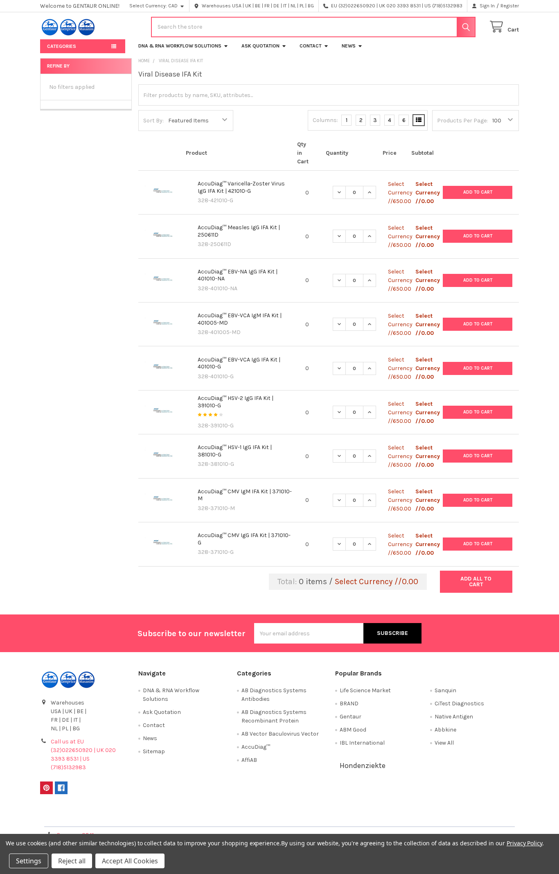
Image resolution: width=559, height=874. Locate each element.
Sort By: (153, 120)
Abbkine (445, 729)
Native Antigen (454, 716)
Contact (311, 46)
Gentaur (350, 716)
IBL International (362, 742)
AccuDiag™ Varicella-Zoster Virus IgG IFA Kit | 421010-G (241, 187)
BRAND (349, 703)
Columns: (325, 120)
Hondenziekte (362, 765)
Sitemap (154, 751)
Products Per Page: (462, 120)
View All (444, 742)
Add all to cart (475, 581)
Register (509, 6)
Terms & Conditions (100, 817)
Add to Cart (477, 192)
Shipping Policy (219, 817)
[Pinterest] (46, 787)
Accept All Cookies (130, 860)
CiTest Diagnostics (459, 703)
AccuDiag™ (255, 746)
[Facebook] (61, 787)
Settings (28, 860)
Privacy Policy (459, 817)
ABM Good (353, 729)
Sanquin (445, 690)
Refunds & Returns (339, 817)
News (349, 46)
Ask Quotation (260, 46)
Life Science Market (365, 690)
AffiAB (249, 760)
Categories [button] (61, 46)
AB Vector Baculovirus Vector (280, 733)
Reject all (72, 860)
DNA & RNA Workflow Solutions (179, 46)
